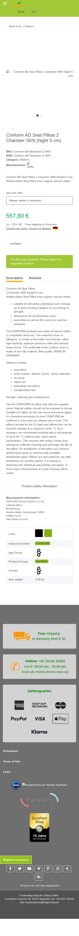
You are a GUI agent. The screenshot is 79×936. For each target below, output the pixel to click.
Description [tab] (14, 278)
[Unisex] (39, 570)
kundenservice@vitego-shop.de (42, 902)
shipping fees (53, 885)
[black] (39, 533)
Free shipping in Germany (41, 224)
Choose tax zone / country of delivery (29, 228)
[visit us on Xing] (67, 868)
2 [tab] (41, 115)
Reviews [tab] (35, 278)
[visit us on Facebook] (10, 868)
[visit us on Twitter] (20, 868)
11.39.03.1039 (42, 543)
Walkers (24, 159)
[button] (77, 4)
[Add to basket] (9, 38)
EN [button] (34, 12)
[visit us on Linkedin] (39, 877)
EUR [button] (21, 12)
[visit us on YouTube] (29, 868)
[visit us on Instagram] (58, 868)
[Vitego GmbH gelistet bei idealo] (16, 784)
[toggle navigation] (5, 3)
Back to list (15, 26)
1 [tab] (37, 115)
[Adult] (39, 552)
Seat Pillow (41, 561)
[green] (48, 533)
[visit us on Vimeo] (39, 868)
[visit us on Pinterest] (48, 868)
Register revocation (16, 859)
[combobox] (39, 200)
